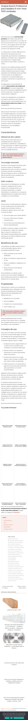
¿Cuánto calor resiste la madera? (7, 587)
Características (8, 520)
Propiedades (7, 527)
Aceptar (7, 718)
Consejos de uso (8, 529)
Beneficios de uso (8, 525)
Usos (5, 522)
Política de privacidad (18, 718)
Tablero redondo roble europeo (21, 587)
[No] (26, 715)
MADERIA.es (4, 2)
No (11, 718)
